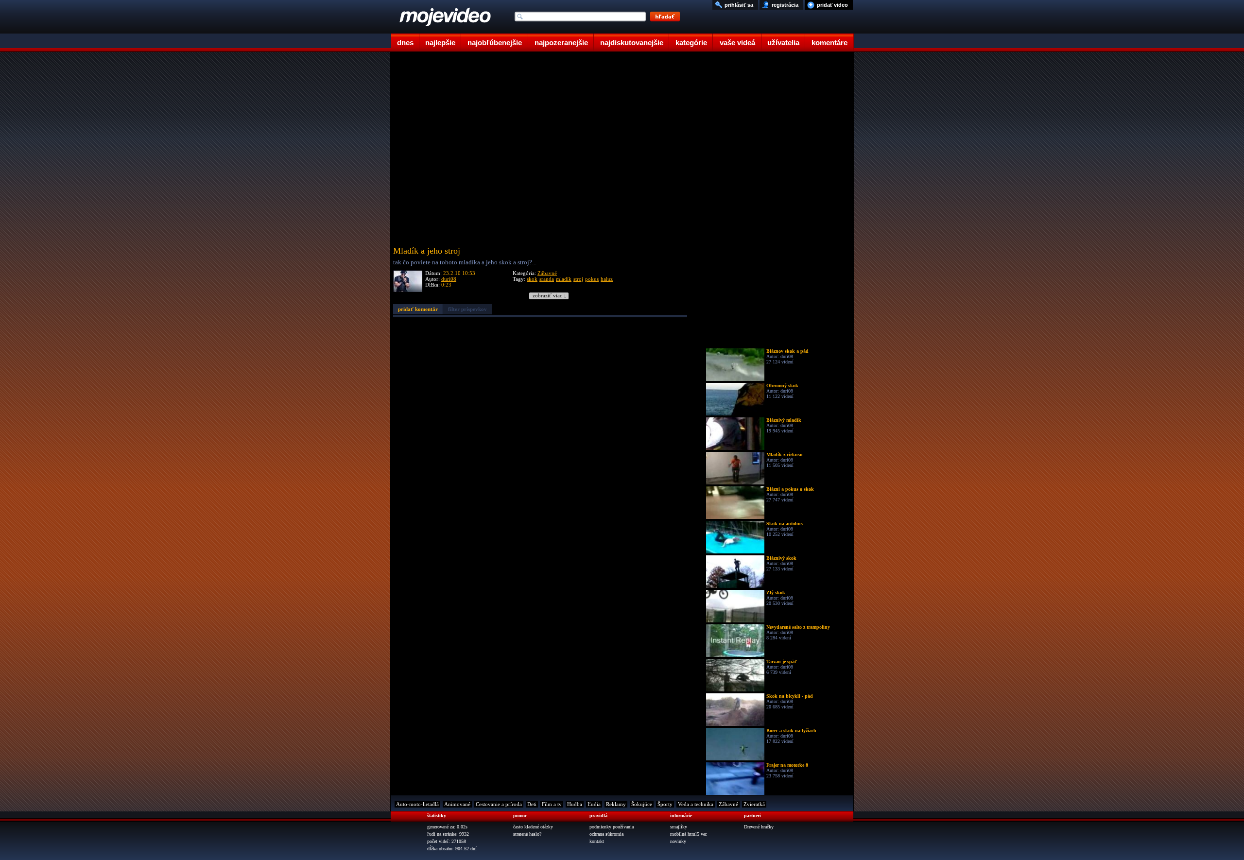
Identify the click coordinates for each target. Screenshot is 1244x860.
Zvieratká (754, 804)
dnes (405, 42)
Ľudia (594, 804)
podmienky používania (611, 826)
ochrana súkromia (606, 834)
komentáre (829, 42)
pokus (592, 279)
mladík (563, 279)
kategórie (691, 42)
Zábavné (547, 273)
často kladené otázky (533, 826)
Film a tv (552, 804)
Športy (665, 804)
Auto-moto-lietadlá (417, 804)
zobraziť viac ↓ (550, 295)
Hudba (574, 804)
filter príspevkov (467, 309)
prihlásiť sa (739, 5)
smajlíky (678, 826)
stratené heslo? (527, 834)
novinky (678, 841)
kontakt (596, 841)
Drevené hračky (759, 826)
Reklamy (616, 804)
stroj (578, 279)
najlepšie (440, 42)
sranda (546, 279)
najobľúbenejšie (494, 42)
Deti (531, 804)
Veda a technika (695, 804)
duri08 (448, 279)
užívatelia (783, 42)
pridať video (832, 5)
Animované (457, 804)
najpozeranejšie (561, 42)
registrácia (785, 5)
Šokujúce (641, 804)
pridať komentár (418, 309)
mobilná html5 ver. (689, 834)
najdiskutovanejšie (631, 42)
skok (532, 279)
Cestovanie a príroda (499, 804)
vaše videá (737, 42)
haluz (607, 279)
